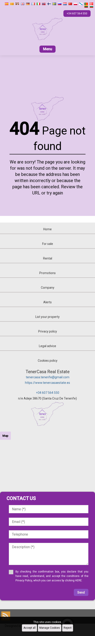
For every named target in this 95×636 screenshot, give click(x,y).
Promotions (47, 273)
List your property (47, 317)
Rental (47, 258)
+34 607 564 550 (47, 392)
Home (47, 229)
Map (5, 435)
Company (47, 287)
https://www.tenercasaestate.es (47, 382)
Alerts (47, 302)
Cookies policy (47, 360)
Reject (68, 627)
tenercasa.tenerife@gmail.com (47, 377)
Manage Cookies (49, 627)
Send (81, 592)
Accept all (29, 627)
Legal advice (47, 346)
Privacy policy (47, 331)
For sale (47, 244)
